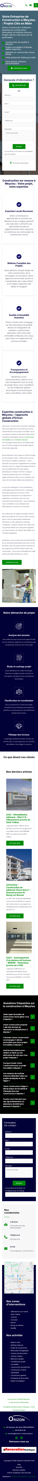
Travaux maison (17, 1356)
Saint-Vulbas (15, 1314)
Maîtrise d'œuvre (17, 1345)
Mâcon (13, 1323)
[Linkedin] (21, 1438)
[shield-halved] (11, 162)
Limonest (14, 1320)
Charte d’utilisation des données (19, 1473)
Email (7, 112)
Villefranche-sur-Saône (19, 1312)
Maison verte (15, 1342)
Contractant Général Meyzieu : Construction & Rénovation (19, 1399)
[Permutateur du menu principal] (36, 5)
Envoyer (19, 146)
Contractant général (18, 1375)
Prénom (8, 95)
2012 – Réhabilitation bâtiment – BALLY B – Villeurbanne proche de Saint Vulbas (18, 818)
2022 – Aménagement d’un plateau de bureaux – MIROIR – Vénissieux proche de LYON (18, 961)
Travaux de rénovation (19, 1353)
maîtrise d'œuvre (21, 440)
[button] (26, 5)
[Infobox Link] (14, 1225)
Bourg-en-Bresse (17, 1325)
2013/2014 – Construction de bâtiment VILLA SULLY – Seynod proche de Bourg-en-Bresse (18, 890)
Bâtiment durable (17, 1359)
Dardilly (13, 1328)
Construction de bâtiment (20, 1367)
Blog (19, 1464)
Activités (19, 1467)
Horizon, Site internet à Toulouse (23, 1476)
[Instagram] (16, 1438)
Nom (7, 104)
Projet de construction (19, 1348)
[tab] (19, 1017)
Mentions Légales (19, 1470)
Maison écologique (18, 1381)
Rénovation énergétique (20, 1351)
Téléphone (9, 121)
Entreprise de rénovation (20, 1378)
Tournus (14, 1317)
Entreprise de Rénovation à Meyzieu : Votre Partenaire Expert (19, 1407)
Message (8, 129)
